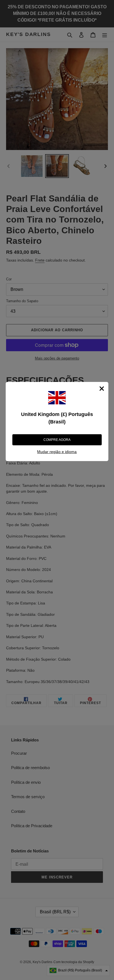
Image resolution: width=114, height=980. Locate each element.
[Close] (101, 388)
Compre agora (57, 440)
